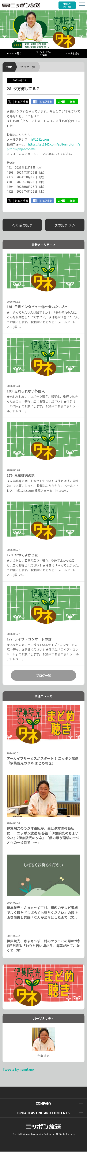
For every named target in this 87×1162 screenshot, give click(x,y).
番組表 (67, 5)
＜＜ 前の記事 (22, 225)
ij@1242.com (39, 139)
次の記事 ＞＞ (64, 225)
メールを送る (72, 53)
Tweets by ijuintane (18, 1069)
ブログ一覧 (27, 67)
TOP (9, 67)
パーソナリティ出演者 (43, 53)
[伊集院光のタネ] (43, 29)
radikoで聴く (14, 53)
